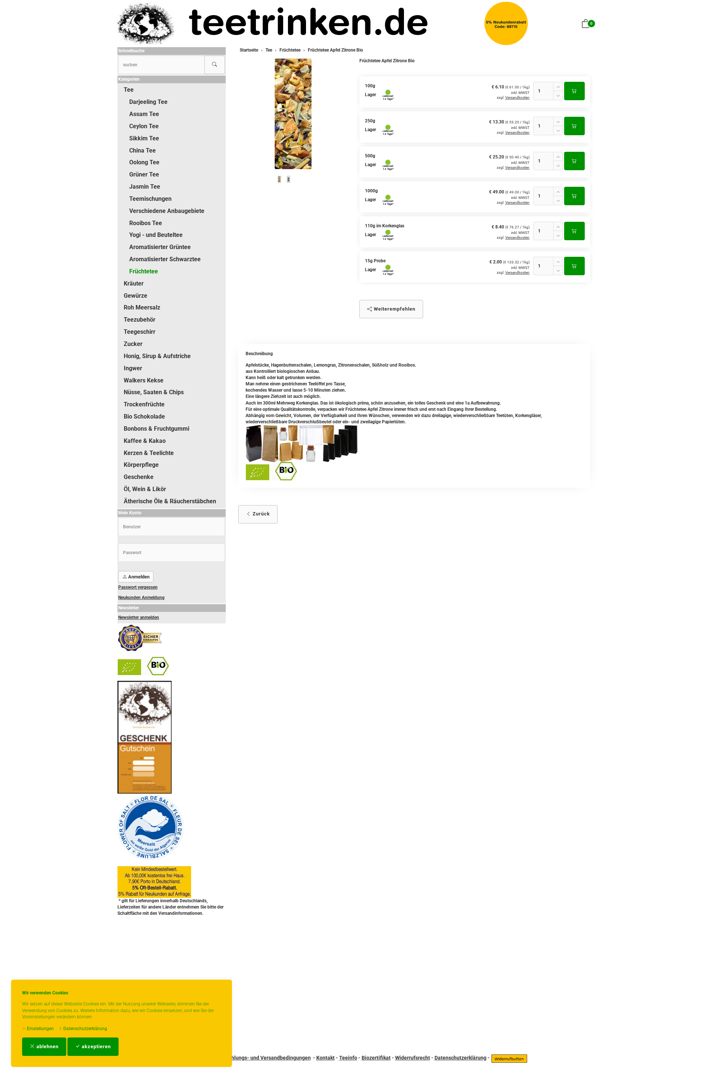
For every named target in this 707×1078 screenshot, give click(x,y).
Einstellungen (40, 1028)
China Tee (142, 150)
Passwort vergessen (138, 587)
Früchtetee (143, 271)
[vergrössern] (293, 113)
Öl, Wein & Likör (145, 489)
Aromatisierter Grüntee (160, 247)
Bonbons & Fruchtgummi (156, 428)
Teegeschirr (139, 331)
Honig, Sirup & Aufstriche (157, 356)
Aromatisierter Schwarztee (165, 259)
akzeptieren (95, 1046)
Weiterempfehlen (393, 309)
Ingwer (133, 368)
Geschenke (139, 476)
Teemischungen (150, 198)
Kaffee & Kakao (145, 440)
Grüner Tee (144, 174)
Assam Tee (144, 114)
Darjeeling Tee (148, 101)
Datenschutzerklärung (84, 1028)
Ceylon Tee (144, 126)
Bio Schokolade (144, 416)
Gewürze (135, 295)
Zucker (133, 343)
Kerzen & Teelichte (149, 452)
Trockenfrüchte (144, 404)
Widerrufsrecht (412, 1058)
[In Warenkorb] (574, 91)
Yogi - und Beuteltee (156, 234)
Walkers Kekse (143, 380)
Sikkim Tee (144, 138)
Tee (129, 89)
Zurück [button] (260, 514)
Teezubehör (139, 319)
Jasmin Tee (144, 186)
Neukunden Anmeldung (141, 597)
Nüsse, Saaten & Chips (154, 392)
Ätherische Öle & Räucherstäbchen (170, 501)
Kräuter (134, 283)
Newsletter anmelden (138, 617)
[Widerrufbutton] (509, 1058)
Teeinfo (348, 1058)
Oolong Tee (144, 162)
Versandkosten (517, 97)
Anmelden (138, 577)
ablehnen (47, 1046)
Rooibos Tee (145, 223)
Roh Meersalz (142, 307)
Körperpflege (141, 464)
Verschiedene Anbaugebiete (166, 210)
